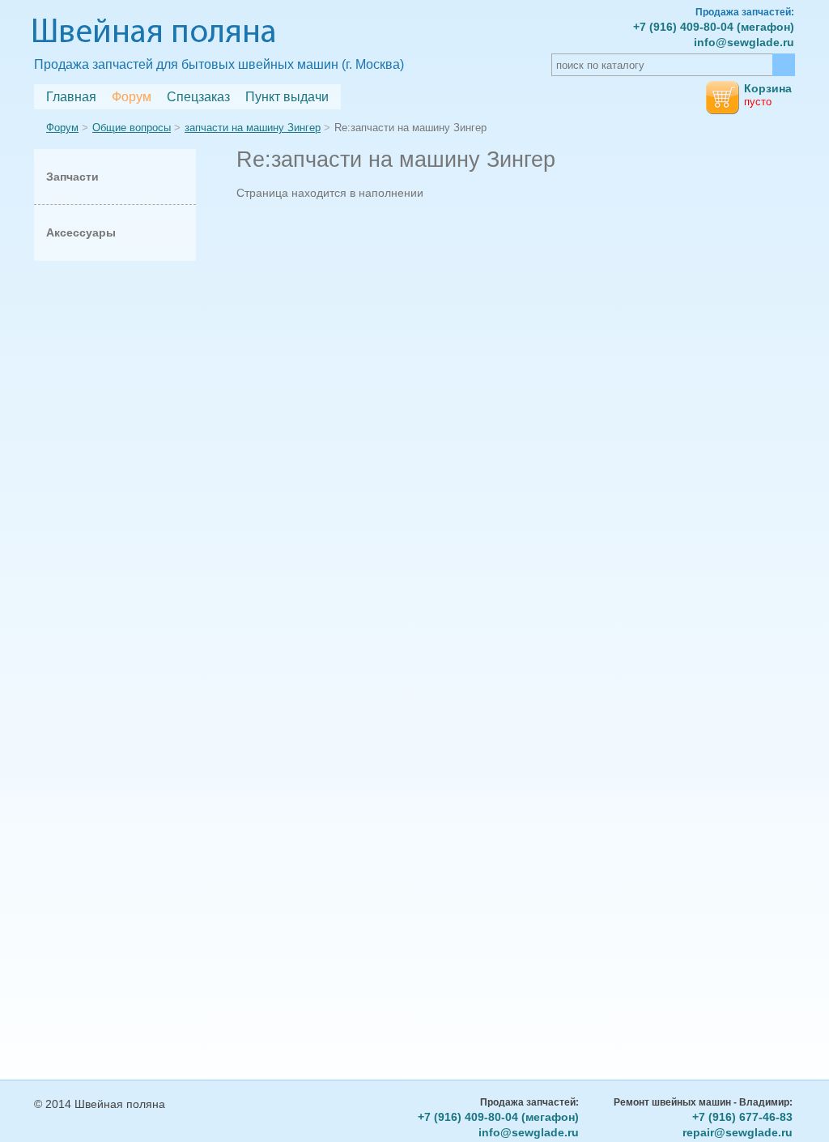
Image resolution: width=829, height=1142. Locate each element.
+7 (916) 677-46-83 (742, 1116)
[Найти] (783, 64)
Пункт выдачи (287, 96)
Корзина (768, 88)
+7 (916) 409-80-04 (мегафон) (713, 26)
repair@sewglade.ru (737, 1132)
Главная (71, 96)
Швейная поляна (154, 33)
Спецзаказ (198, 96)
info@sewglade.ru (744, 42)
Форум (131, 96)
